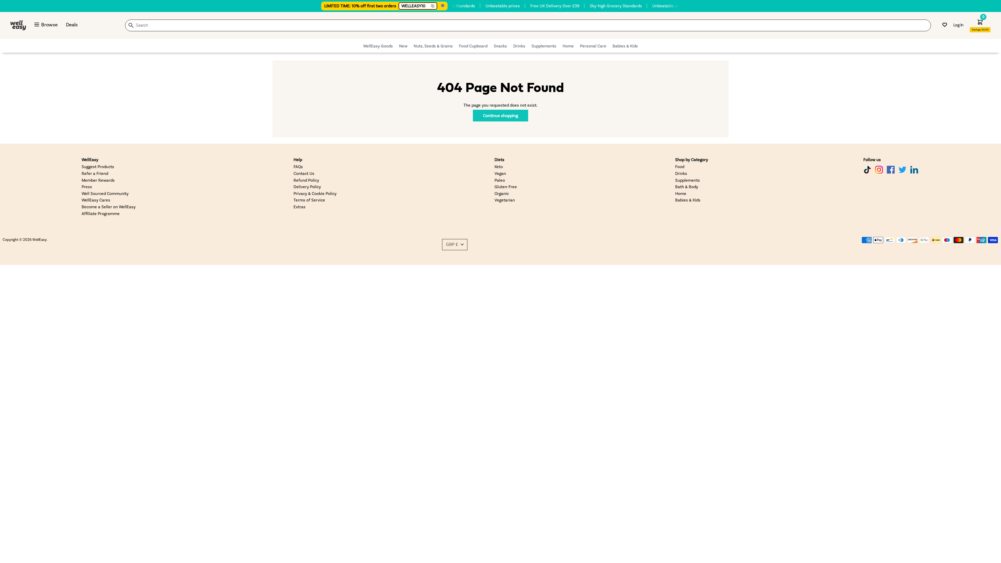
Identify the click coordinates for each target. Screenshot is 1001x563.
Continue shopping (500, 115)
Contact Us (304, 173)
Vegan (500, 173)
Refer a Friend (95, 173)
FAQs (298, 166)
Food (679, 166)
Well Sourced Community (105, 193)
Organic (502, 193)
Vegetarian (505, 199)
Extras (300, 206)
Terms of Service (309, 199)
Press (87, 186)
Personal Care (593, 45)
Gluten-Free (506, 186)
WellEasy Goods (378, 45)
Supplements (544, 45)
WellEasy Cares (96, 199)
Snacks (500, 45)
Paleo (500, 180)
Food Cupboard (473, 45)
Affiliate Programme (101, 213)
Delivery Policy (307, 186)
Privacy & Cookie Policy (315, 193)
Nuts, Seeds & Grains (433, 45)
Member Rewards (98, 180)
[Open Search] (131, 26)
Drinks (519, 45)
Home (568, 45)
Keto (499, 166)
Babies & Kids (625, 45)
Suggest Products (98, 166)
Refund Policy (306, 180)
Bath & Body (686, 186)
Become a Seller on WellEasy (109, 206)
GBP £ (452, 244)
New (403, 45)
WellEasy (39, 239)
